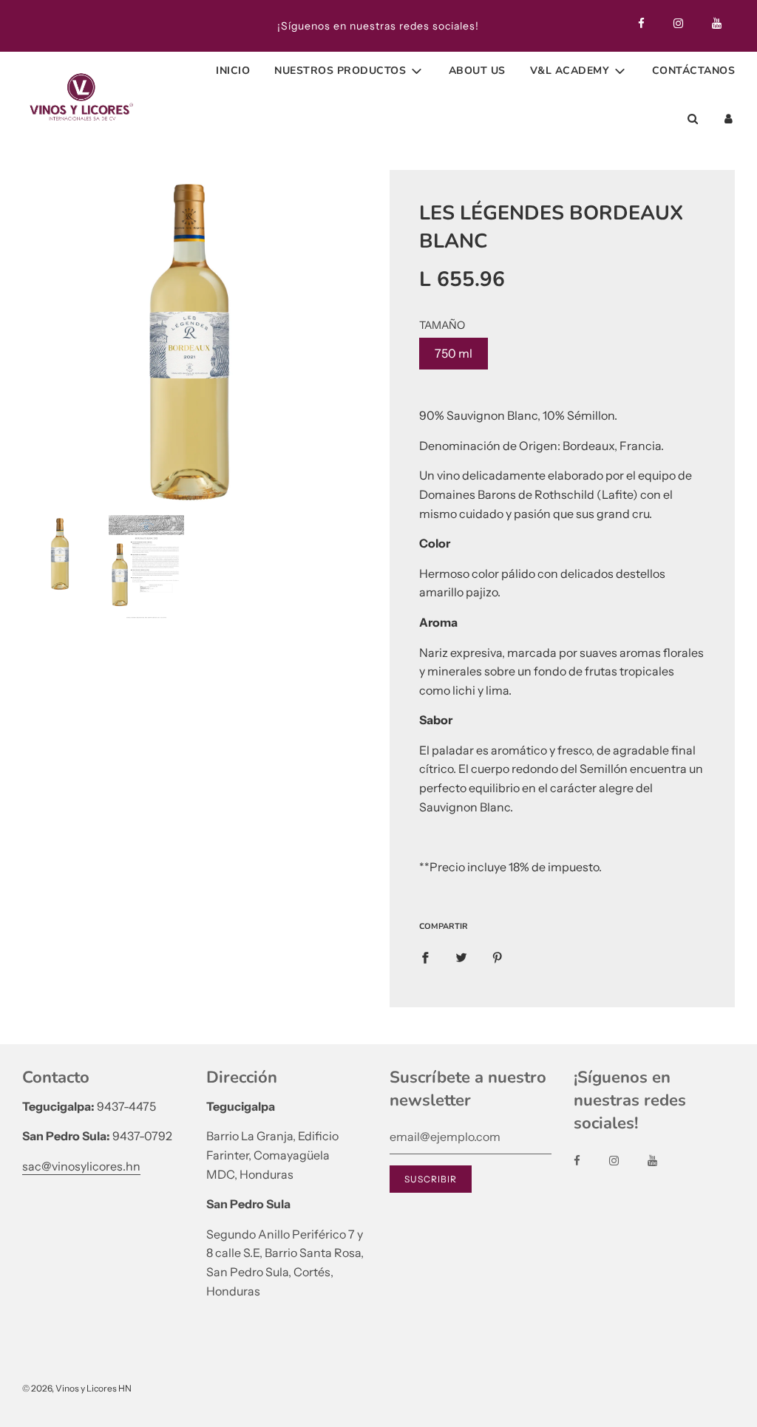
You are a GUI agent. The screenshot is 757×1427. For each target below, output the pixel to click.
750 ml (453, 353)
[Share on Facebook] (425, 957)
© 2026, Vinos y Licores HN (77, 1388)
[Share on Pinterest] (498, 957)
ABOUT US (477, 71)
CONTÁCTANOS (694, 71)
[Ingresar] (728, 118)
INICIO (233, 71)
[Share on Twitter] (461, 957)
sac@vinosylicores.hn (81, 1166)
